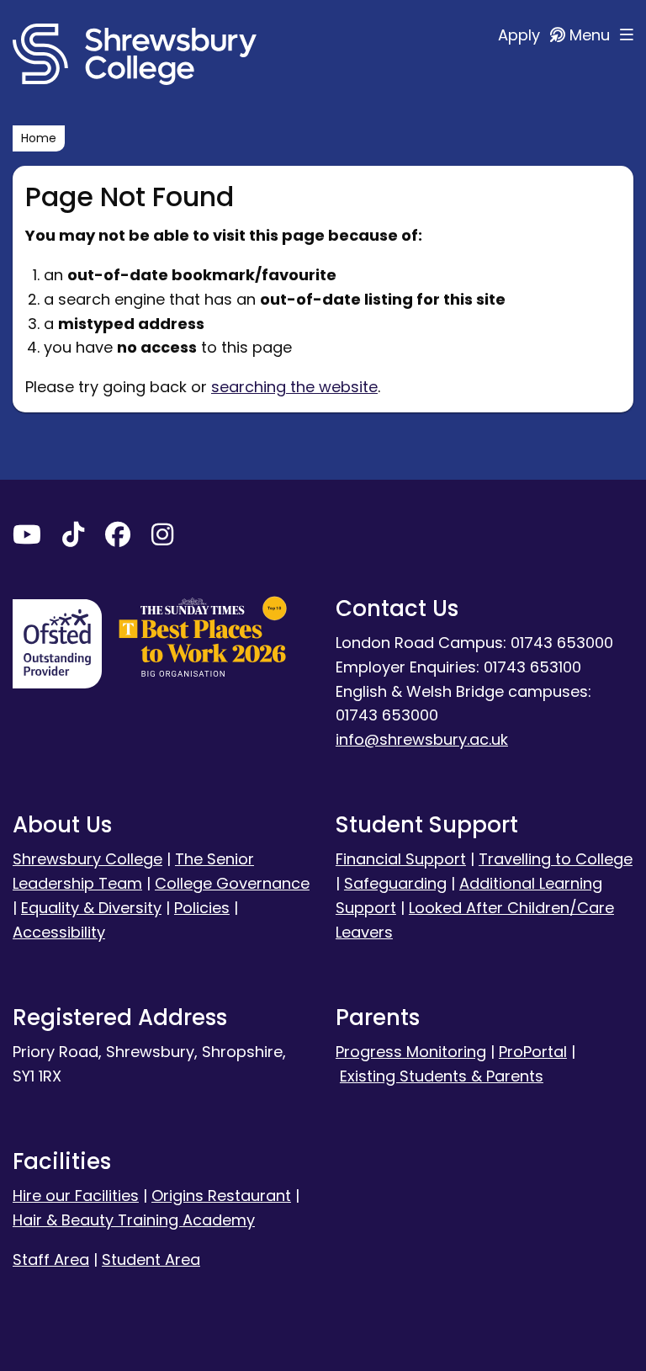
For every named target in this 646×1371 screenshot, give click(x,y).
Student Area (151, 1259)
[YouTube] (27, 538)
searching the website (294, 386)
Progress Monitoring (411, 1051)
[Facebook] (117, 538)
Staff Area (51, 1259)
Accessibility (59, 932)
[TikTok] (73, 538)
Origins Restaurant (221, 1195)
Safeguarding (395, 883)
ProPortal (533, 1051)
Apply (521, 34)
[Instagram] (162, 538)
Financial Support (401, 858)
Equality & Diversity (91, 907)
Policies (202, 907)
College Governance (232, 883)
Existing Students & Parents (441, 1076)
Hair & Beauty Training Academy (134, 1219)
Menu (591, 34)
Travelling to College (556, 858)
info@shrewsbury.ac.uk (422, 739)
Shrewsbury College (87, 858)
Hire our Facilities (76, 1195)
